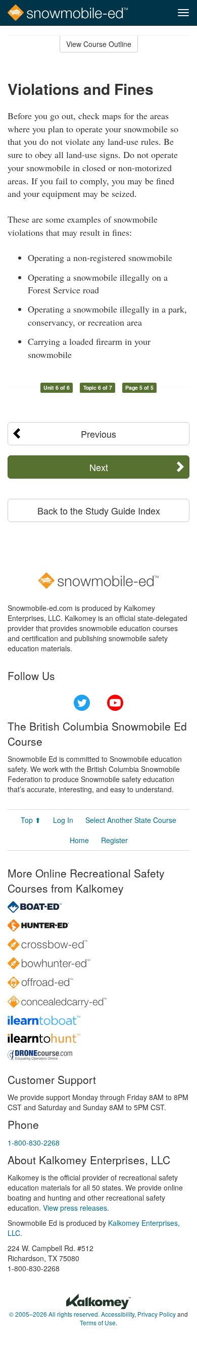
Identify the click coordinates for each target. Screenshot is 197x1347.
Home (79, 840)
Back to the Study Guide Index (98, 510)
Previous (98, 433)
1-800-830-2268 (34, 1142)
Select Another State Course (130, 820)
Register (114, 840)
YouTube (115, 703)
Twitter (82, 703)
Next (98, 467)
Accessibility (117, 1314)
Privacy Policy (156, 1314)
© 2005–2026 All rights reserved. (54, 1314)
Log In (63, 820)
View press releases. (76, 1208)
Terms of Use (98, 1322)
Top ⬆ (31, 820)
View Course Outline (98, 44)
